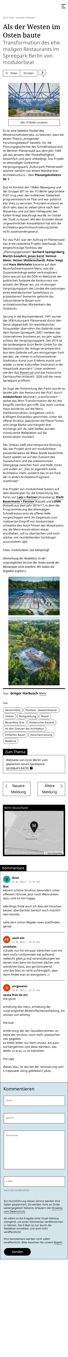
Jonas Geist (36, 256)
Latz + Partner (27, 497)
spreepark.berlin (17, 768)
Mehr (43, 693)
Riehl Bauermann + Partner (33, 499)
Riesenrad (27, 373)
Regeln (58, 1242)
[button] (34, 827)
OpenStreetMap (55, 853)
